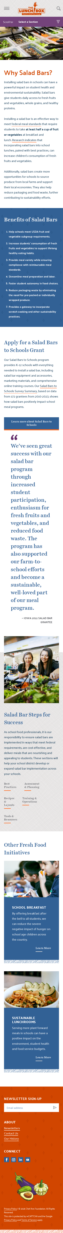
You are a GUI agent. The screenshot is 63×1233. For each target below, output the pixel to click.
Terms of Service (29, 1220)
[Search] (58, 8)
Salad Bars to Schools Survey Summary (30, 388)
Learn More (43, 948)
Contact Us (11, 1133)
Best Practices (10, 785)
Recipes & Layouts (9, 801)
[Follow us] (6, 1159)
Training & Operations (29, 800)
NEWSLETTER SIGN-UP (23, 1098)
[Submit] (55, 1107)
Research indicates (24, 139)
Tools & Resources (10, 818)
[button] (6, 8)
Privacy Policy (10, 1209)
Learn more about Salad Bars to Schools (31, 423)
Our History (11, 1138)
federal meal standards (26, 123)
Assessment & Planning (31, 785)
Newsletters (12, 1128)
